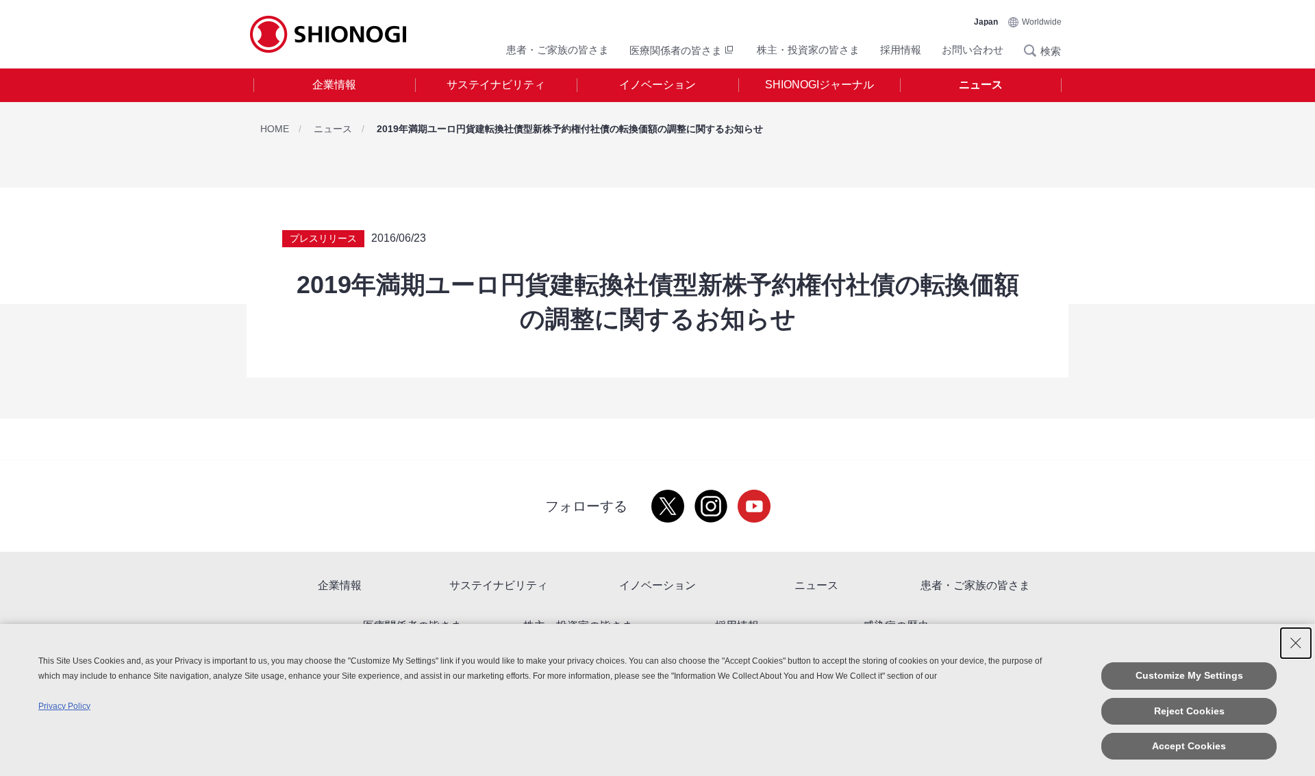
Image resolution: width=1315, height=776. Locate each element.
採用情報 (900, 49)
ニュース (981, 84)
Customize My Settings (1189, 675)
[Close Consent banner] (1296, 643)
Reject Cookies (1189, 710)
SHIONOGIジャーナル (819, 84)
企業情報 (334, 84)
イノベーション (657, 84)
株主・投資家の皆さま (808, 49)
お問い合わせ (972, 49)
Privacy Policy (64, 706)
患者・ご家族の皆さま (557, 49)
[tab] (334, 85)
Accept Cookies (1189, 745)
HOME (274, 128)
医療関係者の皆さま (675, 50)
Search (1034, 51)
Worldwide (1042, 22)
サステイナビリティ (496, 84)
